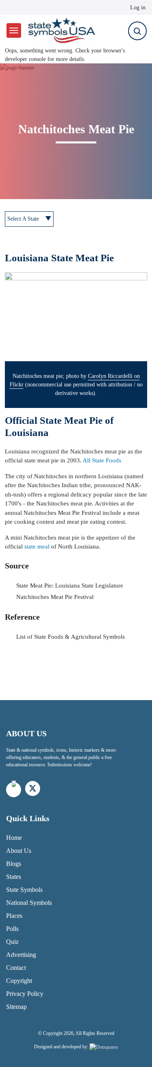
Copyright (19, 980)
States (13, 876)
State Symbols (24, 889)
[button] (76, 316)
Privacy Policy (24, 993)
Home (14, 837)
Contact (16, 967)
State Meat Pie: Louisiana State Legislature (69, 585)
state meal (36, 546)
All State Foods (102, 460)
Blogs (13, 863)
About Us (18, 850)
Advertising (21, 954)
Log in (138, 7)
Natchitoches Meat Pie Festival (55, 597)
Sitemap (16, 1006)
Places (14, 915)
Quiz (12, 941)
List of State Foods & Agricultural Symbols (70, 636)
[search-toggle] (137, 31)
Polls (12, 928)
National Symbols (29, 902)
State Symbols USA (60, 30)
